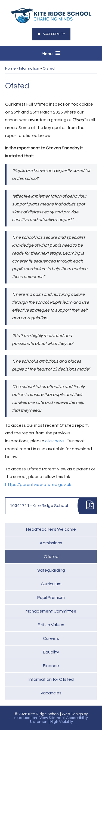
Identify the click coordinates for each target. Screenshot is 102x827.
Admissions (51, 543)
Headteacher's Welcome (51, 529)
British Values (51, 625)
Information (29, 68)
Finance (51, 666)
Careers (51, 638)
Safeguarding (51, 570)
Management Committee (51, 611)
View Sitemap (51, 718)
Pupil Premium (51, 597)
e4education (25, 718)
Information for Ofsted (51, 679)
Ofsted (49, 68)
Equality (51, 652)
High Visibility (61, 722)
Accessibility (54, 34)
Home (10, 68)
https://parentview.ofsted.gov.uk (38, 484)
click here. (55, 441)
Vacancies (51, 693)
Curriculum (51, 584)
